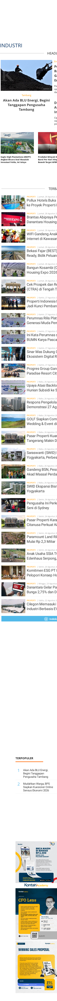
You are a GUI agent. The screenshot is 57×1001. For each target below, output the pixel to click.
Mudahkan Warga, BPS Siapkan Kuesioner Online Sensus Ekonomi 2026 (38, 787)
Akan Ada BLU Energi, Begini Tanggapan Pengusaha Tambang (35, 773)
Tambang (26, 95)
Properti (31, 196)
